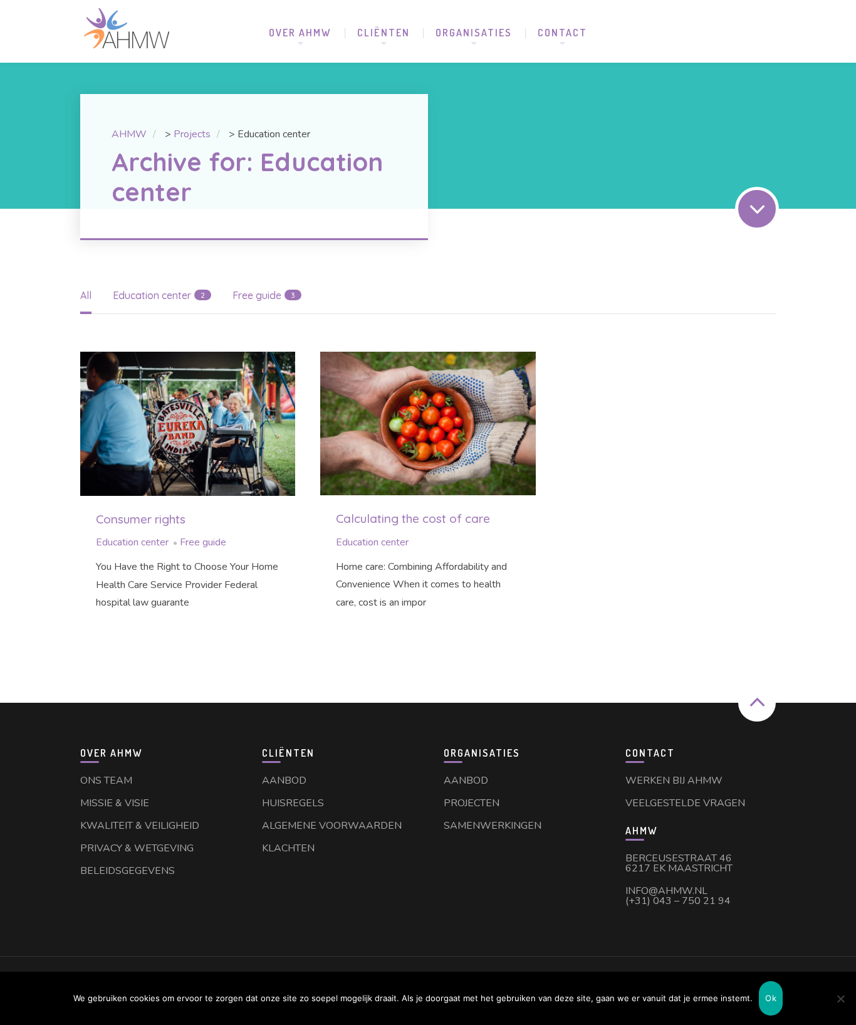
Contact (562, 32)
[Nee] (840, 998)
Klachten (288, 848)
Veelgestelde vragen (685, 803)
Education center (132, 542)
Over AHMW (300, 32)
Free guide (203, 542)
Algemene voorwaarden (332, 826)
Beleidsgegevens (127, 871)
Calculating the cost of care (413, 518)
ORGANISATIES (474, 32)
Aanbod (284, 780)
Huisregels (293, 803)
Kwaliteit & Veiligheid (139, 826)
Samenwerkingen (492, 826)
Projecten (471, 803)
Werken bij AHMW (674, 780)
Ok (770, 998)
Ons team (106, 780)
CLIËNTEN (383, 32)
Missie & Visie (114, 803)
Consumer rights (140, 519)
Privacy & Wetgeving (137, 848)
